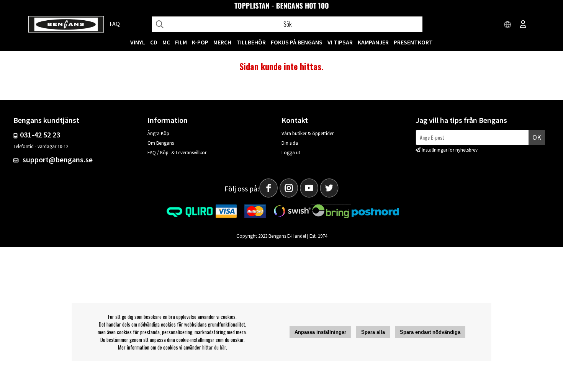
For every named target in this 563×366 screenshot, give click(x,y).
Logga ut (291, 152)
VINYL (137, 42)
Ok (536, 137)
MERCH (222, 42)
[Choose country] (508, 25)
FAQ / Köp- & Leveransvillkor (176, 152)
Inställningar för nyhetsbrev (450, 150)
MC (166, 42)
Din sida (290, 143)
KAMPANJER (373, 42)
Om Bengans (160, 143)
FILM (181, 42)
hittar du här (214, 347)
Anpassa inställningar (320, 332)
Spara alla (373, 332)
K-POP (200, 42)
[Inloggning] (523, 24)
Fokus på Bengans (296, 42)
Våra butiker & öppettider (308, 133)
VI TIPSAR (340, 42)
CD (153, 42)
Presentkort (413, 42)
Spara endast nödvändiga (430, 332)
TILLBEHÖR (251, 42)
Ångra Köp (158, 133)
